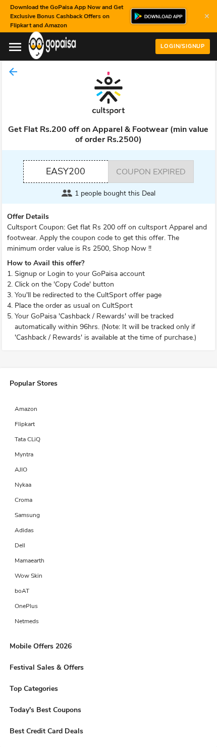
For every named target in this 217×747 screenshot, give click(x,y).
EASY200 (65, 171)
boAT (22, 591)
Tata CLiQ (27, 439)
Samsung (27, 515)
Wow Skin (28, 576)
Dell (20, 545)
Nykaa (23, 485)
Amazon (26, 409)
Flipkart (25, 424)
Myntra (24, 454)
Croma (23, 500)
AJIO (21, 469)
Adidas (24, 530)
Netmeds (27, 621)
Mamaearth (29, 560)
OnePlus (26, 606)
